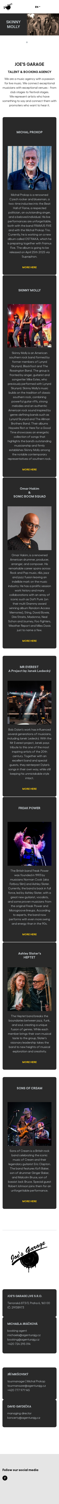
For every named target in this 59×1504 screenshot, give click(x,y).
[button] (38, 6)
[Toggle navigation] (50, 7)
